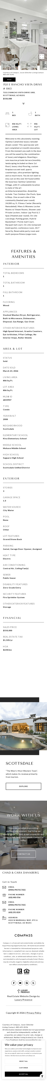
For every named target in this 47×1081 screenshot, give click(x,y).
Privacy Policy (34, 1012)
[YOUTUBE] (20, 983)
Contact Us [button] (23, 854)
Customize (23, 1068)
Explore (23, 786)
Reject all (23, 1061)
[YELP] (33, 983)
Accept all (23, 1074)
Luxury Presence (23, 999)
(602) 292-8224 (14, 912)
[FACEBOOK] (13, 983)
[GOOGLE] (26, 983)
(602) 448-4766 (14, 897)
